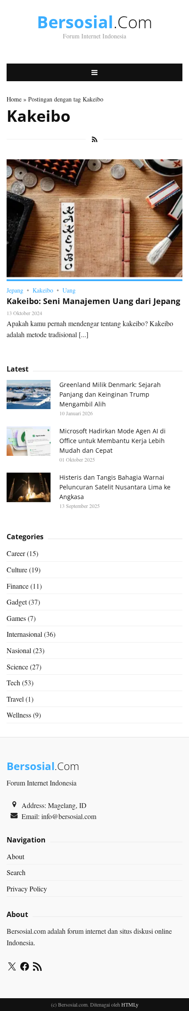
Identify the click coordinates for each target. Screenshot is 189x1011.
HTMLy (129, 1004)
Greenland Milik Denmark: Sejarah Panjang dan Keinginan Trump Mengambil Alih (110, 394)
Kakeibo (43, 290)
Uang (69, 290)
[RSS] (37, 967)
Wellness (19, 714)
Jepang (15, 290)
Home (14, 99)
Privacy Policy (27, 888)
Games (16, 618)
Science (17, 666)
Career (16, 553)
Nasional (19, 650)
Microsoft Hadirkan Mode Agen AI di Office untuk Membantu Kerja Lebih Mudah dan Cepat (112, 441)
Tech (13, 682)
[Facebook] (24, 967)
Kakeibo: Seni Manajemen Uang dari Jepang (93, 301)
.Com (95, 21)
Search (16, 872)
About (15, 856)
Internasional (24, 634)
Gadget (17, 601)
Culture (17, 569)
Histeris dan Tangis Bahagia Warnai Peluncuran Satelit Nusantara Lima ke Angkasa (115, 487)
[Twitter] (12, 967)
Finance (18, 585)
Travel (15, 698)
